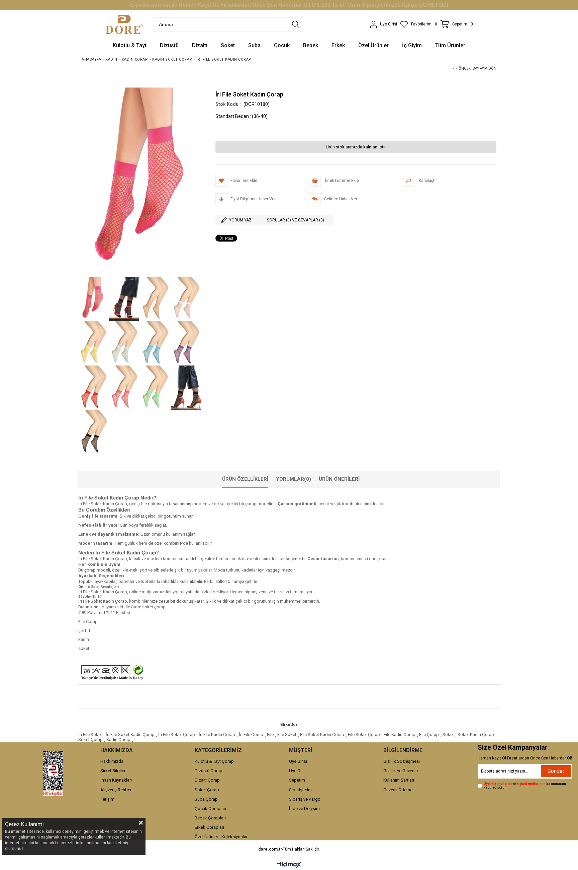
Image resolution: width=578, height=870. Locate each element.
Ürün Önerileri (339, 479)
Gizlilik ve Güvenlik (401, 770)
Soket (448, 734)
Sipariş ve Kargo (304, 799)
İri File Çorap (251, 734)
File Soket (286, 734)
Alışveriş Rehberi (116, 789)
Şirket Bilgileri (113, 770)
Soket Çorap (90, 739)
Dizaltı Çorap (207, 780)
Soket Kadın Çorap (476, 734)
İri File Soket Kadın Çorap (130, 734)
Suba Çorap (206, 799)
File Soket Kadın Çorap (322, 734)
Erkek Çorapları (209, 827)
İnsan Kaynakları (116, 780)
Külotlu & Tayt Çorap (214, 761)
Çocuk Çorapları (210, 808)
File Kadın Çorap (399, 734)
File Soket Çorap (364, 734)
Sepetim (297, 780)
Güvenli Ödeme (397, 789)
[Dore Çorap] (124, 24)
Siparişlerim (300, 789)
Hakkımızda (111, 761)
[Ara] (296, 24)
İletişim (107, 799)
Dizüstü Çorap (208, 770)
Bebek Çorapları (210, 817)
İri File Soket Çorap (176, 734)
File (270, 734)
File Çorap (429, 734)
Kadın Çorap (118, 739)
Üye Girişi (298, 761)
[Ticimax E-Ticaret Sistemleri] (289, 865)
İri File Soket (90, 734)
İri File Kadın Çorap (217, 734)
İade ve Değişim (304, 808)
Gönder (556, 771)
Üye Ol (295, 770)
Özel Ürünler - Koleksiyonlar (221, 836)
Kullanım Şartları (398, 780)
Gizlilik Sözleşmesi (401, 761)
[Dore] (53, 773)
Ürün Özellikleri (245, 479)
